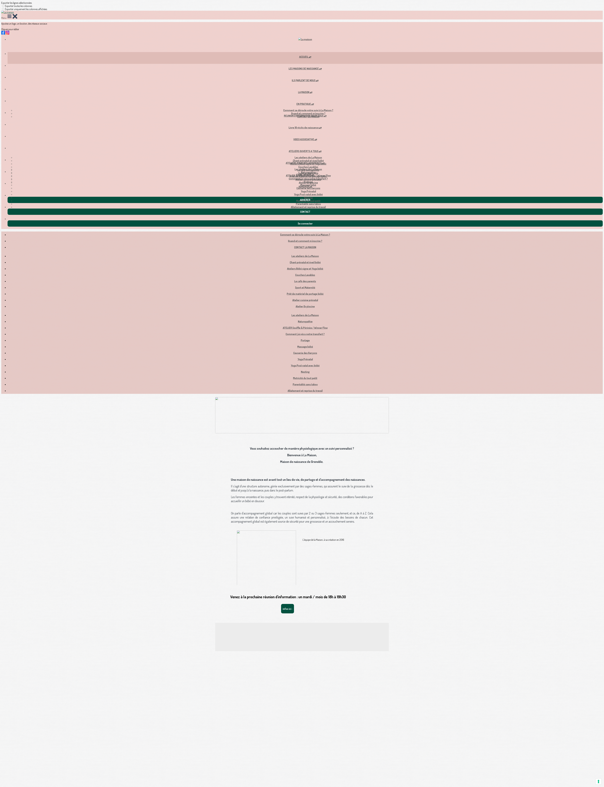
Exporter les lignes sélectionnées (16, 2)
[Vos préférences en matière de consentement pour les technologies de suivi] (598, 781)
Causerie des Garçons (308, 188)
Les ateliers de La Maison (308, 157)
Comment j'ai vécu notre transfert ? (308, 178)
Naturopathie (308, 172)
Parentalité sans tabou (308, 203)
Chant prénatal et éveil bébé (308, 160)
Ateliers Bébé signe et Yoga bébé (305, 268)
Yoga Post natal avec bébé (308, 194)
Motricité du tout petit (305, 378)
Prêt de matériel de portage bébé (305, 293)
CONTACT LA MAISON (305, 247)
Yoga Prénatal (308, 191)
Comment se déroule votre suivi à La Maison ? (308, 110)
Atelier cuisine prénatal (305, 300)
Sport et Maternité (305, 287)
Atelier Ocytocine (305, 306)
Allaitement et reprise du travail (308, 207)
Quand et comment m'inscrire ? (308, 113)
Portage (308, 181)
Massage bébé (305, 346)
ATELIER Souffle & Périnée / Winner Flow (305, 327)
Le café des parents (305, 281)
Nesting (308, 197)
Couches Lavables (308, 166)
